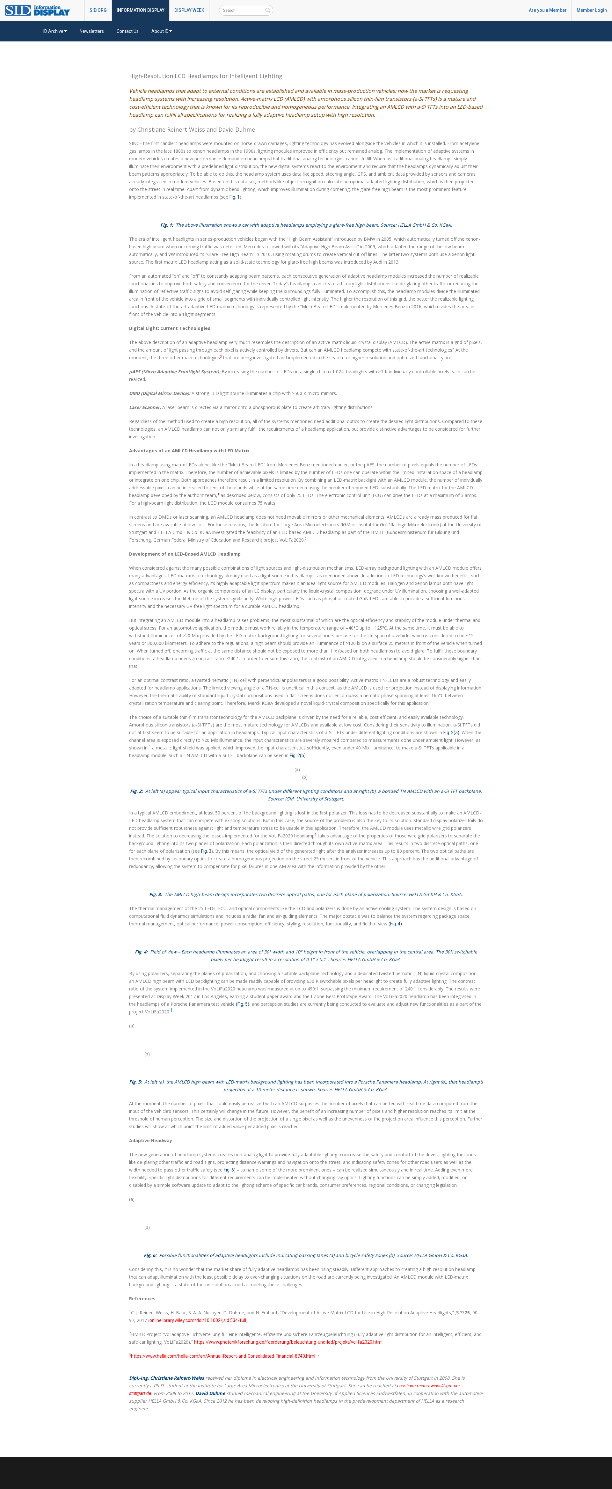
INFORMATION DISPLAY (140, 10)
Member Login (592, 10)
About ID (160, 31)
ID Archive (53, 31)
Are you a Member (548, 10)
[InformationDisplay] (40, 10)
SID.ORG (98, 10)
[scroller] (601, 1481)
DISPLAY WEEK (189, 10)
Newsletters (92, 31)
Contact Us (128, 31)
